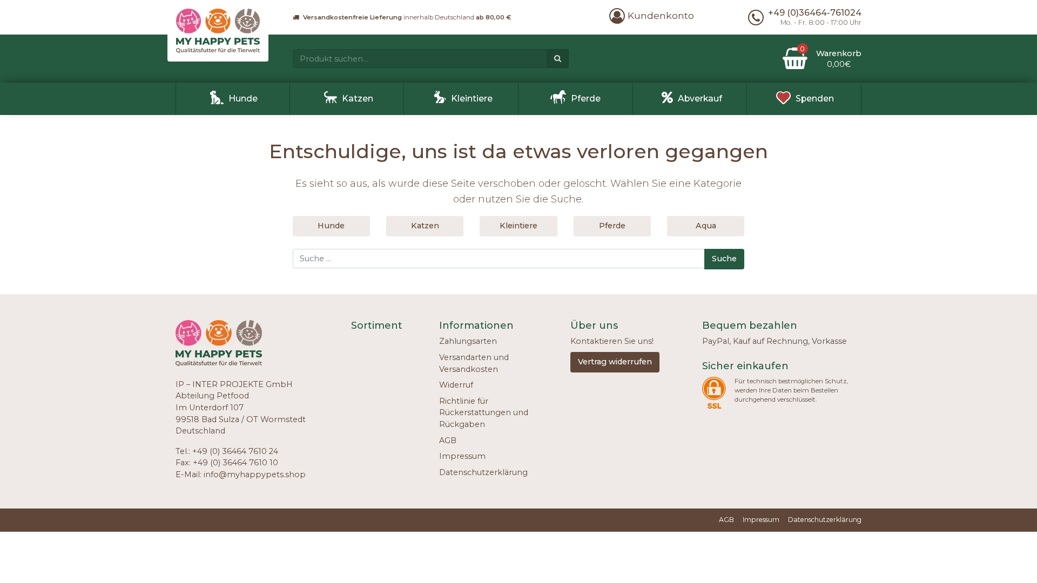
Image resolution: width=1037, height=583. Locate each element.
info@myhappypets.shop (255, 474)
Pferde (586, 98)
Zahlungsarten (468, 341)
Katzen (357, 98)
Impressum (462, 456)
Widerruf (456, 385)
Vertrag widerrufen (615, 362)
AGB (447, 440)
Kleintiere (472, 98)
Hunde (243, 98)
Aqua (706, 226)
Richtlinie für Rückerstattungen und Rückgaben (483, 412)
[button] (651, 15)
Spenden (815, 98)
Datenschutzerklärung (483, 472)
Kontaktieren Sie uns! (612, 341)
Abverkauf (700, 98)
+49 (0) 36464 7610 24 (235, 451)
